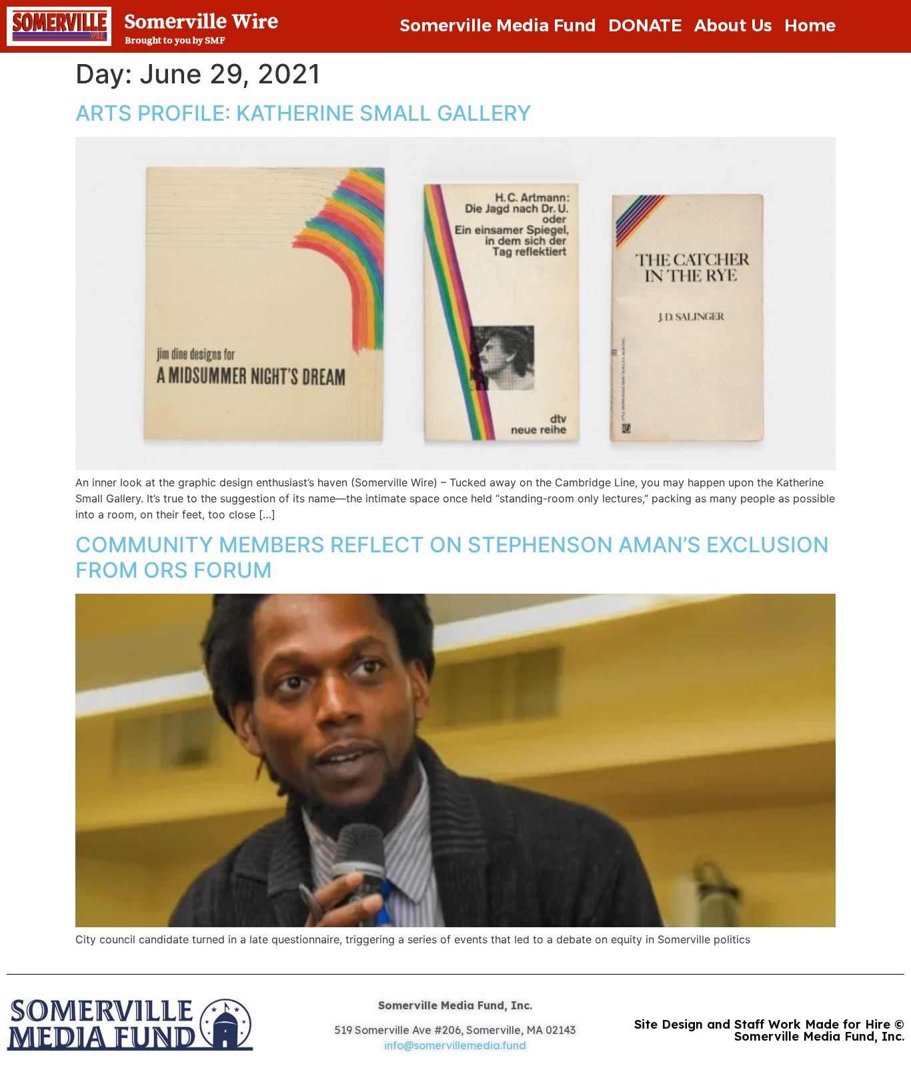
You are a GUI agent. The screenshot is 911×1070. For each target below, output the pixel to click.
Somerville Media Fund (497, 25)
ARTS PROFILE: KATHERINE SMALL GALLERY (303, 113)
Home (810, 25)
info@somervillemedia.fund (455, 1045)
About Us (733, 25)
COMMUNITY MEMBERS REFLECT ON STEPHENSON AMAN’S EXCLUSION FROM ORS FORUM (452, 557)
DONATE (645, 25)
